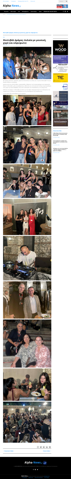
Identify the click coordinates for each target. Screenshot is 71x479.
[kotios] (60, 72)
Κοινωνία (6, 11)
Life (19, 11)
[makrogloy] (60, 118)
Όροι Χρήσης (46, 477)
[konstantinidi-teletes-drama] (60, 109)
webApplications (47, 476)
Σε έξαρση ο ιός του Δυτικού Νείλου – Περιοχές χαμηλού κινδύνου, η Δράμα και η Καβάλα (60, 149)
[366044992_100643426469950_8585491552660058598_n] (60, 54)
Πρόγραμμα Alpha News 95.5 (23, 1)
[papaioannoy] (60, 126)
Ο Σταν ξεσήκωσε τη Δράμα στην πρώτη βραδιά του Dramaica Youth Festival (60, 142)
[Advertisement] (35, 23)
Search (66, 1)
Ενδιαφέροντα (25, 11)
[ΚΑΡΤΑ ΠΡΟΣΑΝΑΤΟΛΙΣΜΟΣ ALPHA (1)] (60, 100)
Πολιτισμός (13, 11)
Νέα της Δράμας (6, 1)
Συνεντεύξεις (34, 11)
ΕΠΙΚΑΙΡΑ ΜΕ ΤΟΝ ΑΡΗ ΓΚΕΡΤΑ (50, 11)
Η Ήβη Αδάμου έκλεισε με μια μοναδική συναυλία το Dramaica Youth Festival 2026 (60, 134)
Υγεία (40, 11)
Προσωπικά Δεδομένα (39, 477)
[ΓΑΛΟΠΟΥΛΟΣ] (60, 63)
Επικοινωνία (33, 1)
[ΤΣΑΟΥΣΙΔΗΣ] (60, 82)
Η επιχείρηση (13, 1)
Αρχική (4, 14)
